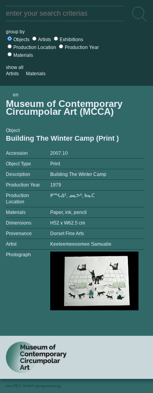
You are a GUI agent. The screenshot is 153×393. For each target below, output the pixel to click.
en (15, 95)
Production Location (34, 47)
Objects (21, 39)
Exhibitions (71, 39)
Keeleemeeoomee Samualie (80, 244)
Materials (23, 55)
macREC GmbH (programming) (33, 386)
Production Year (82, 47)
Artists (44, 39)
